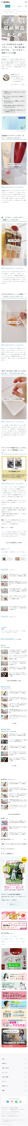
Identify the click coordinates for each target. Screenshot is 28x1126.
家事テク (4, 1063)
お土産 (3, 944)
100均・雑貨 (7, 9)
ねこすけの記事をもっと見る (14, 542)
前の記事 (4, 555)
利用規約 (16, 1107)
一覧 (24, 839)
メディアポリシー (5, 1109)
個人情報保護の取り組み (13, 1116)
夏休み (23, 941)
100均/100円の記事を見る (14, 814)
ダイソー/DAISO (21, 552)
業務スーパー (4, 941)
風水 (17, 939)
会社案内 (3, 1116)
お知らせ (22, 1109)
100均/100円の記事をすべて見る (14, 680)
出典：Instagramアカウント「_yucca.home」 (12, 187)
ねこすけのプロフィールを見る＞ (18, 85)
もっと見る (14, 723)
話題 (26, 6)
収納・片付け (5, 1068)
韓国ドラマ (22, 939)
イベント (18, 941)
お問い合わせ (4, 1107)
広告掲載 (11, 1107)
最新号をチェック (14, 904)
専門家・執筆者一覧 (15, 1111)
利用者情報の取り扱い (14, 1109)
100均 (7, 6)
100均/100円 (14, 9)
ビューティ (5, 1072)
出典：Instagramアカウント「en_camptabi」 (12, 483)
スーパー (13, 6)
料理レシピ (20, 6)
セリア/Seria (4, 936)
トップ (2, 9)
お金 (3, 1059)
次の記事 (24, 555)
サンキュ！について (5, 1111)
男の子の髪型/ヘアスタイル (8, 939)
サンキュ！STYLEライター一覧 (7, 1113)
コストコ (12, 941)
